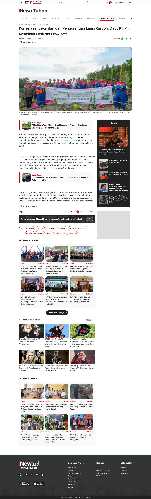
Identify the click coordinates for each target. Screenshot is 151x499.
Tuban (34, 18)
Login (106, 3)
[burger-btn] (130, 3)
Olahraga (78, 18)
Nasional (55, 18)
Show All (92, 212)
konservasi (70, 140)
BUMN (49, 233)
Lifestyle (90, 18)
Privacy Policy (72, 482)
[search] (87, 2)
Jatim (44, 18)
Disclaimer (71, 476)
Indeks (122, 18)
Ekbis (67, 18)
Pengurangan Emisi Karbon (56, 228)
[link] (118, 38)
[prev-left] (71, 212)
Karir (97, 467)
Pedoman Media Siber (75, 473)
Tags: (21, 227)
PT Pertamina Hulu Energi (78, 228)
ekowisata (30, 233)
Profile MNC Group (101, 473)
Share (114, 39)
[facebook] (126, 38)
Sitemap (70, 487)
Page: (21, 212)
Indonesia (73, 233)
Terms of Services (73, 479)
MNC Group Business (102, 470)
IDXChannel (124, 473)
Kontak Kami (72, 484)
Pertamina (40, 233)
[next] (87, 212)
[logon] (21, 2)
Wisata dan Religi (107, 18)
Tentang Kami (72, 467)
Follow (89, 219)
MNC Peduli (99, 476)
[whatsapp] (122, 38)
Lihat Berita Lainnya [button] (56, 313)
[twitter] (130, 38)
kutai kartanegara (60, 233)
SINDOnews (124, 470)
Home (24, 18)
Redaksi (70, 470)
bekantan (82, 162)
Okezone (123, 467)
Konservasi (30, 228)
